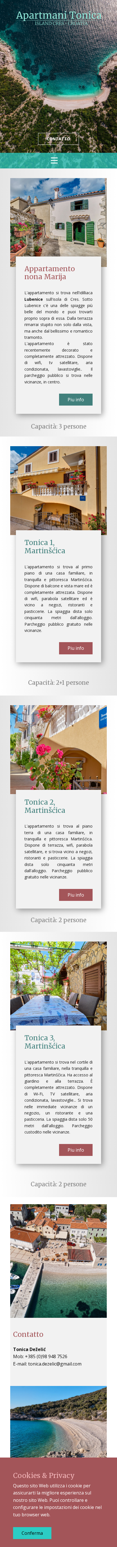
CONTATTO (58, 138)
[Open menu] (58, 160)
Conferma (32, 1533)
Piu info (76, 399)
